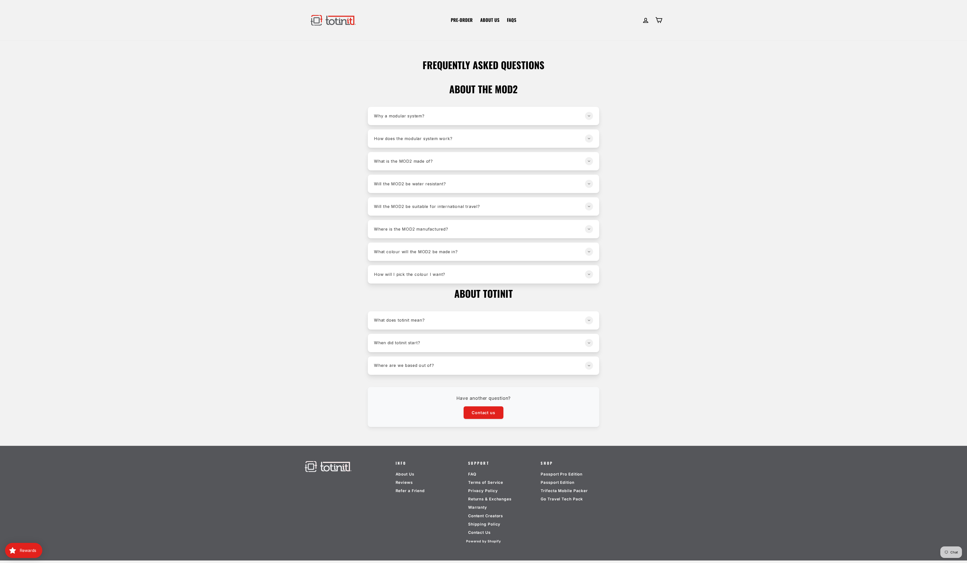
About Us (489, 20)
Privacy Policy (483, 490)
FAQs (511, 20)
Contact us (483, 412)
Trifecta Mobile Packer (564, 490)
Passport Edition (557, 482)
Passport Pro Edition (561, 474)
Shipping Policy (484, 524)
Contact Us (479, 532)
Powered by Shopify (483, 541)
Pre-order (462, 20)
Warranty (477, 507)
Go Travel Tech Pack (562, 499)
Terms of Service (485, 482)
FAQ (472, 474)
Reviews (404, 482)
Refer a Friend (410, 490)
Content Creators (485, 515)
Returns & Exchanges (489, 499)
